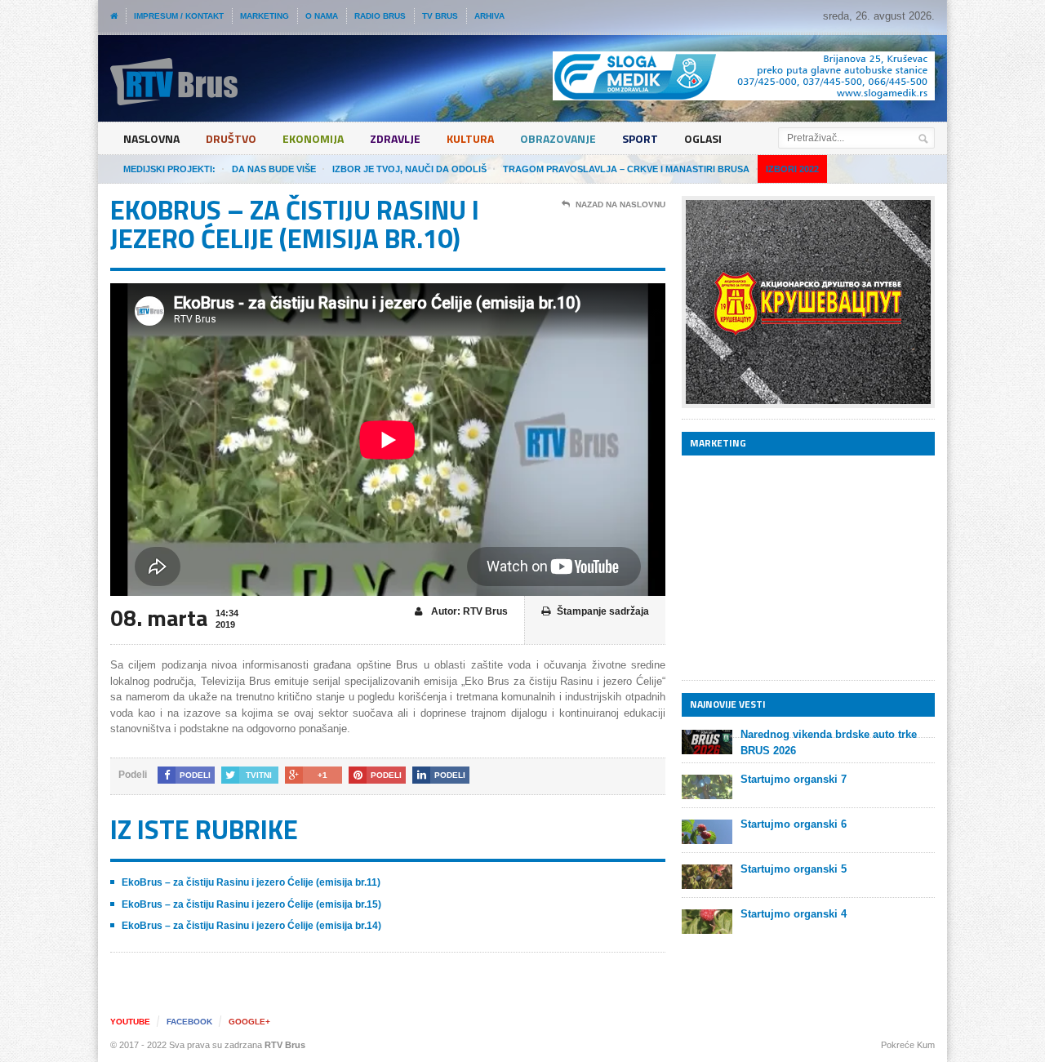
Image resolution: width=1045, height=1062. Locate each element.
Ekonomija (313, 138)
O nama (321, 15)
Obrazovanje (558, 138)
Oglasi (703, 138)
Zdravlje (395, 138)
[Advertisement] (804, 567)
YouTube (130, 1021)
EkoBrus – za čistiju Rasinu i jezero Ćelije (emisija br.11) (251, 882)
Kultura (470, 138)
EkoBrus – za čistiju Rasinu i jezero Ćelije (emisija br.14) (251, 925)
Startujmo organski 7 (793, 779)
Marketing (264, 15)
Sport (640, 138)
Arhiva (489, 15)
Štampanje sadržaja (603, 611)
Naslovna (151, 138)
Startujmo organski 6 (793, 824)
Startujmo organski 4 (793, 914)
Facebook (189, 1021)
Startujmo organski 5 (793, 869)
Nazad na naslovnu (620, 204)
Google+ (249, 1021)
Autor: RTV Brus (468, 611)
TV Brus (440, 15)
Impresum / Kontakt (179, 15)
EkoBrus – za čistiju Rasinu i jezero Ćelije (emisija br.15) (251, 904)
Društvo (231, 138)
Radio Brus (380, 15)
